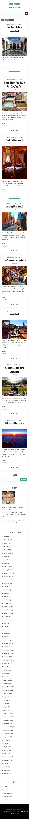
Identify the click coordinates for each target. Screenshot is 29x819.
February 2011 (7, 757)
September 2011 (8, 733)
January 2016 (7, 570)
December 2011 (8, 723)
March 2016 (7, 566)
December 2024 (8, 536)
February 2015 (7, 603)
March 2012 (7, 713)
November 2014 (8, 613)
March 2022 (7, 540)
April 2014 (6, 636)
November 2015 (8, 573)
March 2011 (7, 753)
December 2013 (8, 650)
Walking (14, 263)
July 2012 (6, 700)
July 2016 (6, 560)
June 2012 (6, 703)
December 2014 (8, 610)
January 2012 (7, 720)
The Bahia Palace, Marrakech (15, 29)
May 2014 (6, 633)
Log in (5, 786)
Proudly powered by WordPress (10, 811)
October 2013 (7, 656)
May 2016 (6, 563)
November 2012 (8, 690)
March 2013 (7, 680)
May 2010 (6, 770)
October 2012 (7, 693)
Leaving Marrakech (14, 206)
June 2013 (6, 670)
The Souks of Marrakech (14, 260)
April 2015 (6, 596)
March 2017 (7, 550)
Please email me (6, 520)
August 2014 (7, 623)
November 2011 (8, 727)
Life (14, 34)
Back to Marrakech (14, 140)
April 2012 (6, 710)
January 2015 (7, 606)
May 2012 (6, 707)
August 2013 (7, 663)
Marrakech (14, 314)
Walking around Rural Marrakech (14, 369)
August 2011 (7, 737)
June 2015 (6, 590)
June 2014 (6, 630)
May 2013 (6, 673)
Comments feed (8, 793)
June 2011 (6, 743)
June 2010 (6, 767)
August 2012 (7, 697)
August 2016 (7, 556)
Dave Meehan (14, 3)
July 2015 (6, 586)
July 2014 (6, 626)
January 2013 (7, 683)
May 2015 (6, 593)
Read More (14, 73)
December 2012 (8, 686)
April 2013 (6, 676)
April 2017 (6, 546)
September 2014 (8, 620)
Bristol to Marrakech (14, 423)
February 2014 (7, 643)
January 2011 (7, 760)
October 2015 (7, 576)
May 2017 (6, 543)
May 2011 (6, 747)
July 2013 (6, 666)
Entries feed (7, 790)
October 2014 (7, 616)
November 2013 (8, 653)
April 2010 (6, 773)
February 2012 (7, 717)
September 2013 (8, 660)
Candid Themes (14, 813)
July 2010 (6, 763)
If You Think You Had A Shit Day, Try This (14, 84)
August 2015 (7, 583)
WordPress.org (8, 796)
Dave (21, 24)
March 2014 (7, 640)
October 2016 (7, 553)
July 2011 (6, 740)
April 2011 (6, 750)
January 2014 (7, 646)
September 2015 (8, 580)
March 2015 (7, 600)
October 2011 (7, 730)
